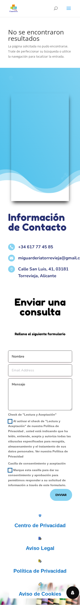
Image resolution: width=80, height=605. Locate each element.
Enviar (61, 495)
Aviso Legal (40, 548)
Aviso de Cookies (40, 594)
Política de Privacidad (40, 571)
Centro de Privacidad (40, 525)
